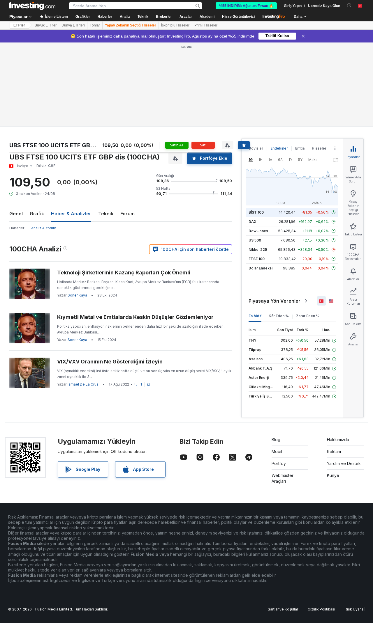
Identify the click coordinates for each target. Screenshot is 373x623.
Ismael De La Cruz (83, 384)
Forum (127, 213)
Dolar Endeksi (260, 268)
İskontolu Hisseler (175, 25)
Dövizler (256, 148)
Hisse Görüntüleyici (238, 17)
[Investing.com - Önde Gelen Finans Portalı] (32, 6)
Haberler (16, 228)
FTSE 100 (257, 259)
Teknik (105, 213)
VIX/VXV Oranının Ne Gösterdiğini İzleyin (110, 361)
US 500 (255, 240)
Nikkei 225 (258, 249)
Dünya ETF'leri (73, 25)
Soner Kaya (77, 295)
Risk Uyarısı (355, 609)
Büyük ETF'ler (46, 25)
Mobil (277, 451)
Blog (276, 439)
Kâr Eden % (279, 316)
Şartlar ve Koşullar (283, 609)
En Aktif (255, 316)
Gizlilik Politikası (321, 609)
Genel (16, 213)
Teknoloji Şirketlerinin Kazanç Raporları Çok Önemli (123, 272)
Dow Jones (258, 231)
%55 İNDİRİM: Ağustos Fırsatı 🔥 (246, 6)
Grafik (37, 213)
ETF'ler (19, 25)
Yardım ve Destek (344, 463)
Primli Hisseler (205, 25)
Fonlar (95, 25)
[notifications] (349, 5)
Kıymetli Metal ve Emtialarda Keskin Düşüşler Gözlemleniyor (135, 317)
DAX (252, 221)
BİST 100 (256, 212)
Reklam (334, 451)
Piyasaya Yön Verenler (274, 301)
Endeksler (279, 148)
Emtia (300, 148)
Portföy (279, 463)
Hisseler (319, 148)
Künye (333, 475)
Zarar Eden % (307, 316)
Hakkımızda (338, 439)
